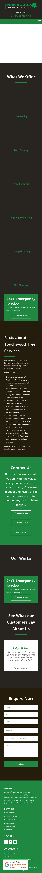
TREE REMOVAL (10, 823)
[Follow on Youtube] (15, 842)
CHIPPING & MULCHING (13, 820)
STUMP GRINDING (11, 816)
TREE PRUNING (10, 826)
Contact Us (21, 532)
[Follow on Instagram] (10, 842)
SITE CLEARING (10, 813)
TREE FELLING (10, 830)
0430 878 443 (21, 15)
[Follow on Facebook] (6, 842)
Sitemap (21, 870)
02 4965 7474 (22, 522)
